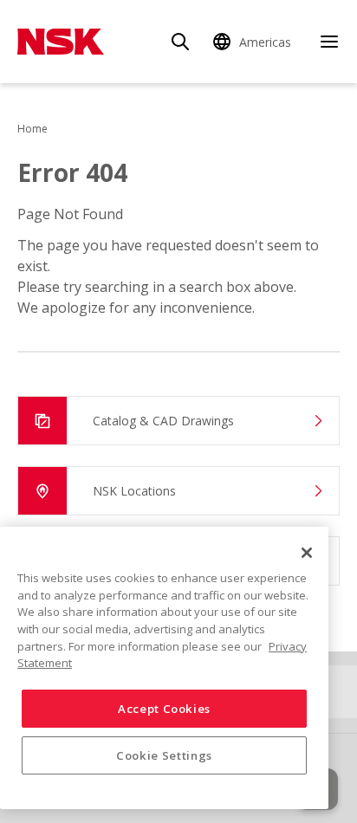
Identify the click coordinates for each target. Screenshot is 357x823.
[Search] (180, 41)
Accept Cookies (164, 708)
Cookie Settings (164, 755)
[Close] (307, 553)
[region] (164, 668)
